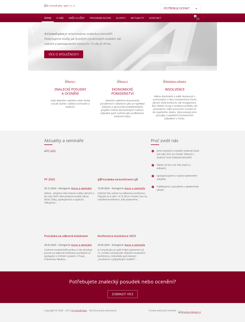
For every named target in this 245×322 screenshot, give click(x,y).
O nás (60, 17)
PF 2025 (49, 179)
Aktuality (137, 17)
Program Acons (100, 17)
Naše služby (77, 17)
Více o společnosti (63, 54)
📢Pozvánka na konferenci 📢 (118, 179)
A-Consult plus (79, 310)
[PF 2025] (69, 161)
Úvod (47, 17)
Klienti (121, 17)
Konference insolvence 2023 (117, 236)
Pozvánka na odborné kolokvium (66, 236)
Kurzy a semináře (81, 188)
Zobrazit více (122, 294)
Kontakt (155, 17)
